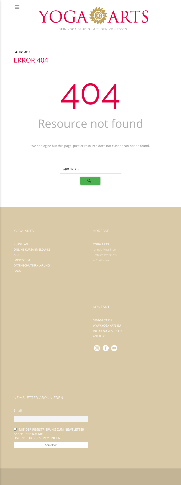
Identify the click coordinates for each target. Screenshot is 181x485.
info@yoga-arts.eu (107, 331)
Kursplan (21, 244)
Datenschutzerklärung (32, 265)
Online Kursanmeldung (32, 249)
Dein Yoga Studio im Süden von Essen (93, 29)
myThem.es (105, 477)
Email (18, 410)
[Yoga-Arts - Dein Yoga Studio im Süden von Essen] (93, 16)
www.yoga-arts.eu (107, 325)
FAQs (17, 271)
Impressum (22, 260)
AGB (16, 255)
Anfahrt (99, 336)
